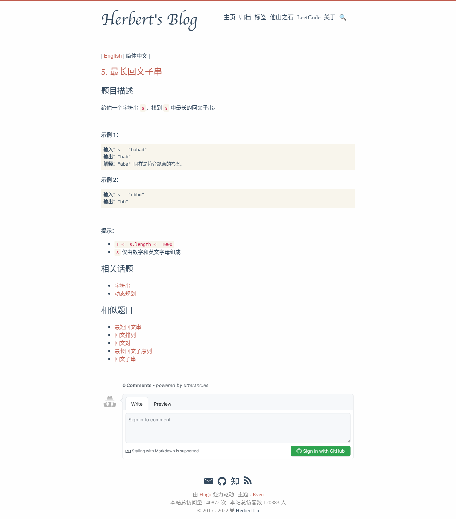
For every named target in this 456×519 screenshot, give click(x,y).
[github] (222, 482)
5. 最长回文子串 (131, 72)
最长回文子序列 (133, 351)
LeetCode (308, 17)
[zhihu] (234, 482)
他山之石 (282, 17)
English (113, 55)
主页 (230, 17)
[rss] (248, 482)
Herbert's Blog (149, 20)
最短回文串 (128, 327)
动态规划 (125, 293)
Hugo (205, 494)
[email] (209, 481)
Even (258, 494)
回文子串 (125, 359)
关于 (330, 17)
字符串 (123, 285)
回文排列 (125, 335)
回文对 (123, 343)
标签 (260, 17)
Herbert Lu (247, 510)
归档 (245, 17)
